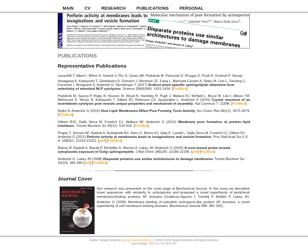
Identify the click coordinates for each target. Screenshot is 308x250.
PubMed (179, 88)
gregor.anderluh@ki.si (137, 240)
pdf (102, 140)
